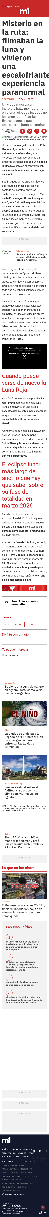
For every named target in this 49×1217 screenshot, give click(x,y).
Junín (30, 624)
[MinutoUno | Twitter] (40, 1151)
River (21, 1165)
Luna (6, 624)
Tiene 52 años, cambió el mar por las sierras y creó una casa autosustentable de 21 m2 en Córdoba (24, 842)
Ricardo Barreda (25, 1183)
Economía (27, 1149)
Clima (7, 730)
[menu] (5, 4)
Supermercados (9, 1165)
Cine (19, 1176)
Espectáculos (19, 1153)
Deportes (6, 1153)
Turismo (22, 1187)
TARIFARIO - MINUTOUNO (11, 1207)
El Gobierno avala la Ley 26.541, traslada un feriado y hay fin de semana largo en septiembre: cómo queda (23, 910)
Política (6, 1149)
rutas (18, 624)
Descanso (6, 902)
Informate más (22, 251)
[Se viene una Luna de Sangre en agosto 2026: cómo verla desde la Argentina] (8, 255)
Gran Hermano (8, 1187)
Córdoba (14, 1172)
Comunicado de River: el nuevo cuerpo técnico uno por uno (22, 983)
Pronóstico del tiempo (14, 784)
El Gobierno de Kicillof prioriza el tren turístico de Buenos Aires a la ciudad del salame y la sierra (24, 1000)
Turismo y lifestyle (11, 1157)
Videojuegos (26, 1169)
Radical (8, 834)
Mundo (26, 1157)
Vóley (26, 1176)
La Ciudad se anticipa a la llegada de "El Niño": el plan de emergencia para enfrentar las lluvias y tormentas (24, 740)
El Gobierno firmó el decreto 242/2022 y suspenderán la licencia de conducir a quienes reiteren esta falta (22, 966)
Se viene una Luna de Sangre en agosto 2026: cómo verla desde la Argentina (31, 257)
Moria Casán (26, 1172)
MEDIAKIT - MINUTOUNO (11, 1205)
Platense (17, 1191)
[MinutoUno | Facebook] (45, 1151)
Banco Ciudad (8, 1176)
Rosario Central (10, 1169)
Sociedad (8, 99)
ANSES (4, 1172)
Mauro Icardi (8, 1183)
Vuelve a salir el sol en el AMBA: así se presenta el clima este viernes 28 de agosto (21, 792)
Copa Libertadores (26, 1162)
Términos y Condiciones (13, 1194)
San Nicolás (16, 1180)
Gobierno (6, 1191)
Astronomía (10, 683)
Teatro (5, 1180)
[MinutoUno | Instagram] (33, 1151)
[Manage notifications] (43, 1207)
